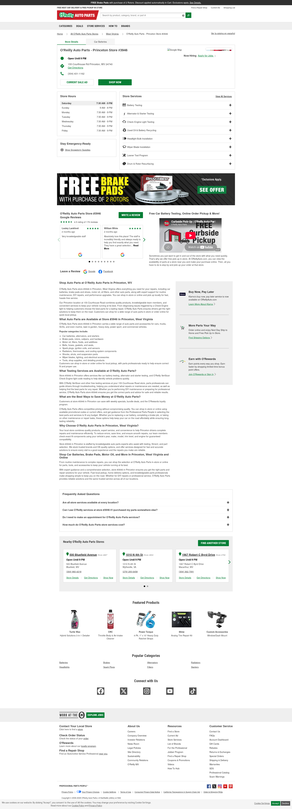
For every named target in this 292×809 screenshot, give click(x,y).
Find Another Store (213, 543)
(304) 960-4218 (73, 571)
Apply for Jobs (206, 55)
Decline (285, 803)
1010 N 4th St (134, 555)
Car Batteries (100, 41)
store (80, 729)
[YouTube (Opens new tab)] (225, 786)
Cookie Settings (262, 803)
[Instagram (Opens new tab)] (220, 786)
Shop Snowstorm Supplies (77, 149)
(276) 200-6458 (130, 571)
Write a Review (131, 215)
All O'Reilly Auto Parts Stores (84, 33)
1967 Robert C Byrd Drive (198, 555)
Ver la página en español (223, 33)
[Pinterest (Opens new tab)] (231, 786)
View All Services (224, 96)
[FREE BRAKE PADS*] (146, 189)
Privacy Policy (95, 805)
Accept (275, 803)
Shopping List (229, 7)
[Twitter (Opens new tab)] (214, 786)
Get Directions (75, 67)
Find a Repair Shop (199, 7)
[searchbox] (143, 15)
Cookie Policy (78, 805)
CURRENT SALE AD (77, 82)
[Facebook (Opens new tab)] (209, 786)
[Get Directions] (174, 49)
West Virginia (112, 33)
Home (60, 33)
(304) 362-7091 (186, 571)
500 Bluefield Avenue (83, 555)
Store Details (72, 577)
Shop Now (115, 82)
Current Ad (215, 7)
